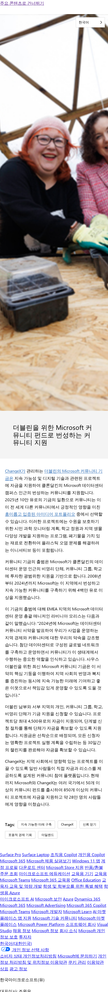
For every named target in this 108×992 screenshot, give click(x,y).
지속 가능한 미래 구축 (36, 824)
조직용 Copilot (63, 854)
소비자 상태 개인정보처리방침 (28, 956)
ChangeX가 (15, 471)
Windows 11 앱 (86, 860)
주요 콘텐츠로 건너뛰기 (22, 3)
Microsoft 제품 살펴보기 (48, 860)
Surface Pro (10, 854)
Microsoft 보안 (48, 899)
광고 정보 (18, 968)
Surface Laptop (35, 854)
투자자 (25, 936)
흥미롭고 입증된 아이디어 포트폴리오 (40, 514)
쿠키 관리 (77, 962)
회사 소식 (68, 930)
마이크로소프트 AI (17, 899)
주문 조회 (9, 873)
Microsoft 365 (12, 860)
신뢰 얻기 (89, 824)
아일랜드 (47, 835)
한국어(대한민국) (16, 943)
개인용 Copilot (91, 854)
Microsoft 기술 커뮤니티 (55, 918)
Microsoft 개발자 (46, 911)
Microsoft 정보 (45, 930)
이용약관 (95, 962)
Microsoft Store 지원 (65, 867)
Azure (68, 899)
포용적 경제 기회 (20, 835)
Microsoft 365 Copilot (86, 905)
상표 (4, 968)
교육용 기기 (82, 873)
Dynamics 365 (87, 899)
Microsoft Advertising (46, 905)
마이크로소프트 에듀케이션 (44, 873)
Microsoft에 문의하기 (77, 956)
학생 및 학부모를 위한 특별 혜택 (73, 886)
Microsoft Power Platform (41, 924)
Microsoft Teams (15, 911)
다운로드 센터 (32, 867)
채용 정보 (22, 930)
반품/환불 (94, 867)
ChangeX (67, 824)
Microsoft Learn (77, 911)
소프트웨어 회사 (81, 924)
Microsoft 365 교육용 (50, 880)
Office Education (86, 880)
